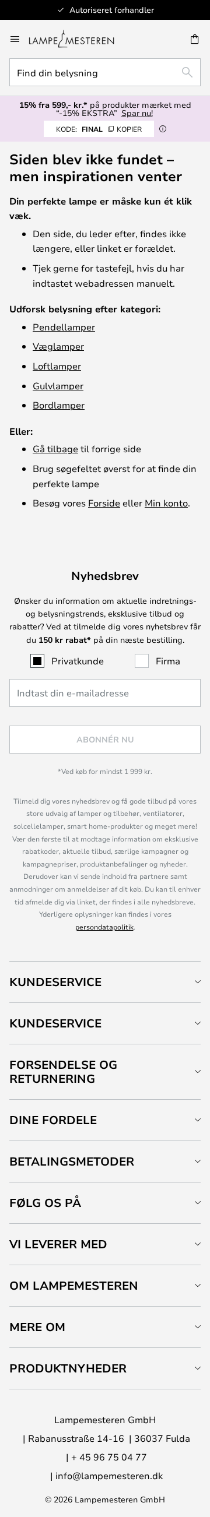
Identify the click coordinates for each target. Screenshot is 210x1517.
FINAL (99, 128)
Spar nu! (137, 112)
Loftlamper (57, 366)
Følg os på (45, 1202)
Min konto (166, 503)
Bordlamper (59, 405)
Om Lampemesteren (73, 1285)
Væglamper (58, 346)
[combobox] (105, 72)
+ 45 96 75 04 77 (109, 1457)
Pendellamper (64, 327)
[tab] (105, 981)
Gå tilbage (55, 448)
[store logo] (78, 39)
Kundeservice (55, 982)
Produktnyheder (68, 1368)
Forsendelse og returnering (63, 1071)
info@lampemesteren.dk (109, 1475)
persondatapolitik (104, 926)
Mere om (37, 1327)
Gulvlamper (58, 385)
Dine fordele (53, 1120)
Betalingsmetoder (71, 1161)
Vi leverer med (58, 1244)
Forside (104, 503)
